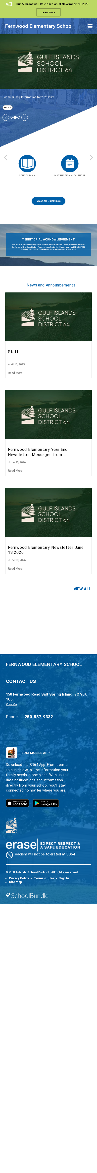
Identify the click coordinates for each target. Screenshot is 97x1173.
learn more (48, 12)
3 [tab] (18, 117)
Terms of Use (44, 878)
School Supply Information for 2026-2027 (28, 97)
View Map (12, 704)
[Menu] (90, 26)
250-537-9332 (39, 716)
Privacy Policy (19, 878)
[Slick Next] (24, 117)
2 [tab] (15, 117)
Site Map (15, 882)
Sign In (64, 878)
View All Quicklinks (49, 201)
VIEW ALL (82, 589)
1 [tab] (11, 117)
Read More (6, 107)
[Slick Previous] (5, 117)
